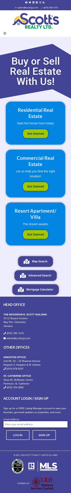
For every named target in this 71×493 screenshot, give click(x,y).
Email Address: (11, 419)
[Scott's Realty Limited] (35, 20)
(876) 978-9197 (15, 368)
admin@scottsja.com (28, 7)
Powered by (23, 483)
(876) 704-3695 (15, 387)
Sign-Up (44, 435)
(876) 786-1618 (50, 7)
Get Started (35, 133)
